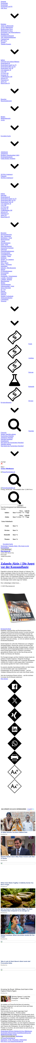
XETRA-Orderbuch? (7, 178)
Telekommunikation (6, 298)
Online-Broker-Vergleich (8, 158)
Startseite (3, 1)
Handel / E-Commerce (7, 259)
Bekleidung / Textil (6, 238)
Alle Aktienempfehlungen (8, 37)
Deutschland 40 (5, 63)
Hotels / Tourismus (6, 264)
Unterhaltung (4, 299)
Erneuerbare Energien (7, 248)
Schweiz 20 (4, 78)
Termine (3, 42)
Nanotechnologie (6, 284)
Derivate (30, 372)
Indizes (3, 60)
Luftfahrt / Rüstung (6, 279)
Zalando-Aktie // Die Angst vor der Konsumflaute (18, 565)
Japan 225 (4, 81)
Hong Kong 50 (5, 83)
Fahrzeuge (4, 249)
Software (3, 294)
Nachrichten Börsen (6, 1033)
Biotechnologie (5, 239)
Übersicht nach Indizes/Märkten (10, 61)
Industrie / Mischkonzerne (8, 268)
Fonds (30, 344)
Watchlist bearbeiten (6, 439)
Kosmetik (3, 274)
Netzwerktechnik (6, 288)
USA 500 (3, 71)
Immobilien (4, 266)
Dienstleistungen (5, 243)
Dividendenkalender (7, 157)
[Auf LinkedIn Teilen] (14, 735)
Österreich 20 (5, 80)
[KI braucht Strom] (18, 627)
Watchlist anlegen (6, 444)
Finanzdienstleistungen (7, 251)
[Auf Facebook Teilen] (14, 693)
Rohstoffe (3, 293)
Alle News (4, 8)
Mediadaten (19, 1036)
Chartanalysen (5, 39)
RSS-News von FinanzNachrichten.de (12, 1041)
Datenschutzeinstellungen (8, 1036)
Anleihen (31, 358)
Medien (3, 117)
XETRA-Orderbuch (7, 174)
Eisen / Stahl (4, 244)
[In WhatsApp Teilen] (14, 750)
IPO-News (4, 41)
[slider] (3, 557)
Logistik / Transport (6, 278)
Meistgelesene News (7, 31)
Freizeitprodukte (5, 253)
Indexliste (3, 195)
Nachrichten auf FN (6, 6)
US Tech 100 (4, 73)
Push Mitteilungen (6, 549)
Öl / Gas (3, 289)
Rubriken (3, 24)
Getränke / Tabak (6, 256)
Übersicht (3, 176)
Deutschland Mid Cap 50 (8, 66)
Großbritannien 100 (6, 76)
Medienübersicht (5, 118)
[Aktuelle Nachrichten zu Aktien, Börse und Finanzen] (8, 472)
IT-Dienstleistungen (6, 271)
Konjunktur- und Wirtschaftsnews (10, 32)
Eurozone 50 (4, 75)
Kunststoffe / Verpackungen (9, 276)
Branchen (3, 99)
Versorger (3, 301)
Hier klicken (4, 679)
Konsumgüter (5, 273)
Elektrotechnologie (6, 246)
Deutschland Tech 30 (7, 68)
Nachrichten (4, 3)
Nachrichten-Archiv (11, 1034)
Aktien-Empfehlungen (18, 1033)
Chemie (3, 241)
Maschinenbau (5, 281)
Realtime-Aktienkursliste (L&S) (10, 155)
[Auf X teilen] (14, 707)
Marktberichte (5, 34)
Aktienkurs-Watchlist (7, 437)
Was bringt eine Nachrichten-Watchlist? (12, 442)
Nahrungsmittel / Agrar (7, 286)
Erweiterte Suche (6, 136)
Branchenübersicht (6, 101)
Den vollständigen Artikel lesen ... (10, 583)
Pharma (3, 291)
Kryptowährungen (6, 402)
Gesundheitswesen (6, 254)
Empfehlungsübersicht (7, 36)
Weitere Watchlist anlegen (8, 434)
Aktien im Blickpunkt (7, 26)
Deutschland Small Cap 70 (8, 65)
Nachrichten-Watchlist (7, 436)
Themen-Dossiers (6, 44)
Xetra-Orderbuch (15, 1031)
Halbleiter (3, 258)
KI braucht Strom (6, 629)
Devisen (30, 401)
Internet (3, 269)
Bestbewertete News (7, 29)
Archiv (3, 120)
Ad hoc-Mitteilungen (7, 27)
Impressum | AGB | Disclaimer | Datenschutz (14, 1040)
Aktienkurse (4, 152)
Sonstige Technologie (7, 296)
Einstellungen (5, 441)
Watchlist (31, 431)
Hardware (4, 261)
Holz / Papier (4, 263)
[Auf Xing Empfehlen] (14, 721)
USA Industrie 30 (6, 70)
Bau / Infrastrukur (6, 236)
